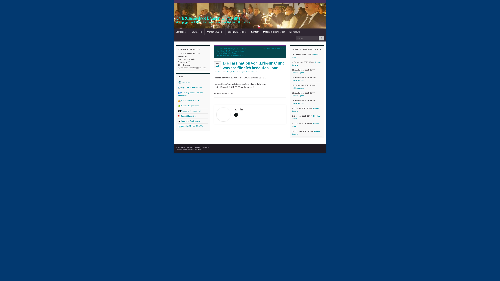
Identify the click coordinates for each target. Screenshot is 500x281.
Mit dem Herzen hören (273, 48)
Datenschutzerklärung (274, 31)
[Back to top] (494, 275)
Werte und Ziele (215, 31)
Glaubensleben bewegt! (191, 111)
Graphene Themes (196, 150)
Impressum (294, 31)
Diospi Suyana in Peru (190, 100)
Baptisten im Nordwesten (191, 87)
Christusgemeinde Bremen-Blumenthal (208, 18)
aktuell (228, 72)
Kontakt (255, 31)
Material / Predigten (238, 72)
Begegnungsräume (237, 31)
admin (219, 72)
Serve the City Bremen (190, 121)
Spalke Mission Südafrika (193, 126)
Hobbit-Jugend (298, 72)
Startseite (181, 31)
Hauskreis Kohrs (298, 80)
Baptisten (185, 82)
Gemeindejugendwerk (190, 106)
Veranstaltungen (251, 72)
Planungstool (196, 31)
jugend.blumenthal (188, 116)
